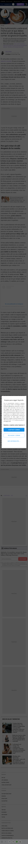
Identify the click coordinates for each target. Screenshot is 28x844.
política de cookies (19, 420)
